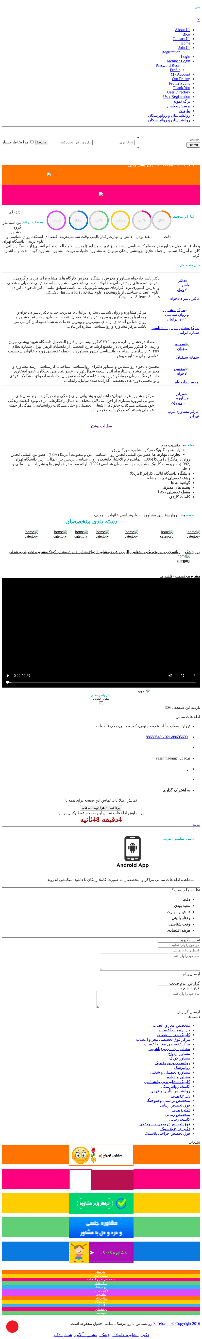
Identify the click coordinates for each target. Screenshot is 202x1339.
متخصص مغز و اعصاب (171, 1025)
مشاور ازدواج (179, 1053)
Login (185, 56)
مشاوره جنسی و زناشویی (169, 1049)
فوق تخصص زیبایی (175, 1105)
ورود (131, 137)
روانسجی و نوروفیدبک (172, 1063)
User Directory (178, 92)
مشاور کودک (179, 1058)
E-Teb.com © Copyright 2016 (176, 1323)
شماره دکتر (62, 1335)
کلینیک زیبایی (179, 1119)
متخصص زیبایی (177, 1114)
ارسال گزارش (188, 1012)
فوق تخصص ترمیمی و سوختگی (164, 1124)
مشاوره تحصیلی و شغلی (170, 1072)
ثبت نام (129, 147)
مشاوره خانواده (126, 1335)
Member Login (178, 61)
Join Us (184, 48)
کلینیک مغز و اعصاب (173, 1035)
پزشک (105, 1335)
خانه (186, 165)
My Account (180, 74)
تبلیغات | (168, 135)
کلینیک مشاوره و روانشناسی (167, 1082)
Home (185, 43)
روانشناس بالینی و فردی (170, 1091)
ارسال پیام (191, 974)
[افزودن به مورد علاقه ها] (10, 217)
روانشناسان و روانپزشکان (169, 115)
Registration (171, 52)
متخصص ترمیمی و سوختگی (167, 1100)
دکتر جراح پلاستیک (175, 1129)
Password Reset (168, 65)
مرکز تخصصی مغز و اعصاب (167, 1044)
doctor (168, 165)
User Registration (176, 96)
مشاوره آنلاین (85, 1335)
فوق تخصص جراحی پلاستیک (167, 1133)
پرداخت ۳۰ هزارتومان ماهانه (101, 807)
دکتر (145, 1335)
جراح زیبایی (180, 1096)
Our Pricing (181, 79)
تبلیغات (184, 111)
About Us (182, 30)
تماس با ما (152, 135)
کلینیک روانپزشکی (175, 1086)
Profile (175, 70)
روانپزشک (182, 1067)
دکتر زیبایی (181, 1110)
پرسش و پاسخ (178, 106)
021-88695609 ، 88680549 (167, 737)
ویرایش (196, 825)
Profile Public (179, 83)
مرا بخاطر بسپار (15, 142)
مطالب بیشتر (101, 426)
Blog (186, 34)
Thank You (181, 88)
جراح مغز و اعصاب (174, 1030)
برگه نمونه (181, 101)
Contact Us (181, 39)
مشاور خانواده (178, 1077)
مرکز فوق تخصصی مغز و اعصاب (163, 1039)
